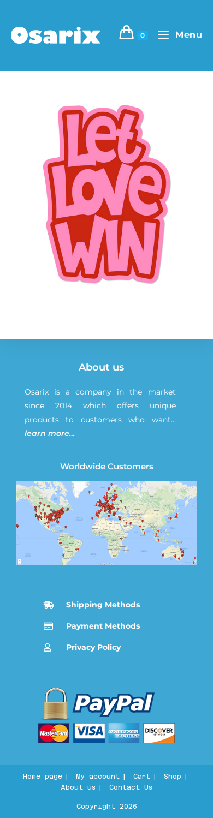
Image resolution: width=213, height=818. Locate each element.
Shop (172, 776)
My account (98, 776)
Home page (42, 776)
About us (101, 367)
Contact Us (130, 787)
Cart (141, 776)
